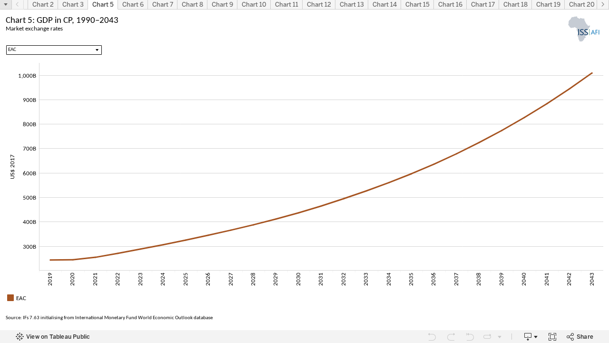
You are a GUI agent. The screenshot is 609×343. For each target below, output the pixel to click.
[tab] (43, 5)
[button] (6, 4)
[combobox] (54, 50)
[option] (304, 298)
